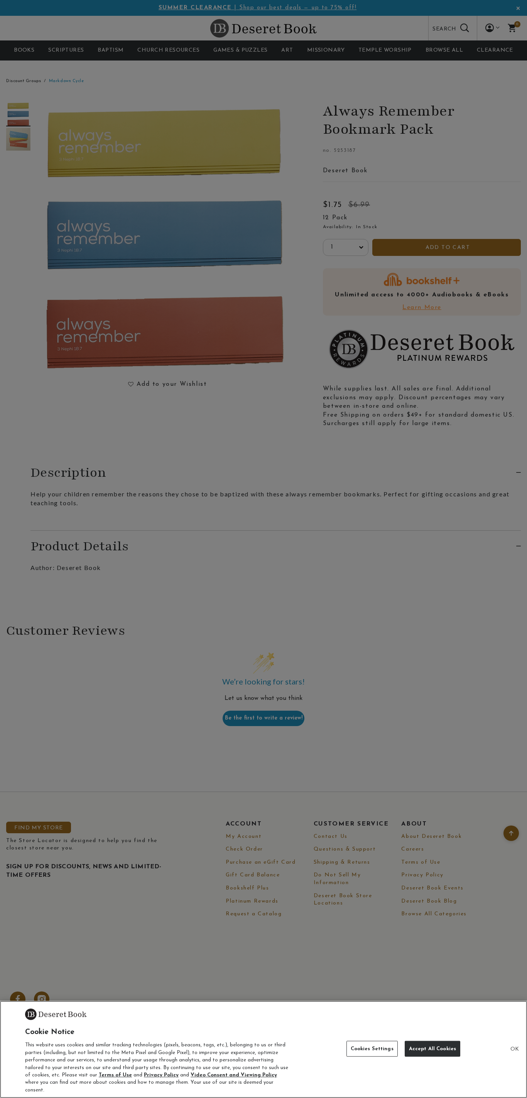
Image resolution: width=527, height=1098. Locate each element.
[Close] (514, 1049)
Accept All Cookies (432, 1048)
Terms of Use (115, 1075)
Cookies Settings (372, 1048)
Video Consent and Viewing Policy (234, 1075)
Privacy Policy (161, 1075)
